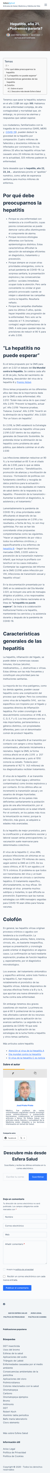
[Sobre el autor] (14, 1073)
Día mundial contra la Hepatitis (25, 1054)
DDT (5, 1408)
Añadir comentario (15, 1244)
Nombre (9, 1217)
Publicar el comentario (17, 1288)
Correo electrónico (14, 1225)
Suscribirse (38, 1176)
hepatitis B (8, 548)
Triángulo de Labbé (13, 1360)
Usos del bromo (11, 1349)
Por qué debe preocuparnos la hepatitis (20, 71)
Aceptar (17, 1470)
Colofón (10, 85)
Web (7, 1234)
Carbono (7, 1393)
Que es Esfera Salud (17, 1313)
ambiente (8, 1367)
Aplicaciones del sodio (15, 1357)
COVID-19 (11, 132)
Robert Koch (9, 1411)
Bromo (6, 1400)
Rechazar (32, 1470)
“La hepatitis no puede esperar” (22, 75)
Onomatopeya (10, 1389)
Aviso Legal (36, 1313)
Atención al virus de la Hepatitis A (26, 1050)
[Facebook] (4, 1304)
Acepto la (20, 1269)
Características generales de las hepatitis (22, 80)
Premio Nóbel (24, 382)
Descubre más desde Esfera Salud (26, 91)
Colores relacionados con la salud (21, 1386)
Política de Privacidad (14, 1317)
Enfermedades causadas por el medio (23, 1364)
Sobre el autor (17, 88)
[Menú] (45, 5)
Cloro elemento (11, 1422)
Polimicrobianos (11, 1382)
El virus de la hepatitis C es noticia (27, 1057)
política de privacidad (24, 1269)
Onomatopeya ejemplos (15, 1397)
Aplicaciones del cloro (14, 1378)
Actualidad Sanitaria (25, 38)
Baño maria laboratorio (15, 1419)
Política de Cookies (37, 1317)
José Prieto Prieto (25, 1105)
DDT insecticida (11, 1346)
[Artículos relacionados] (36, 1073)
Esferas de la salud (13, 1353)
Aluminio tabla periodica (16, 1415)
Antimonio (8, 1404)
